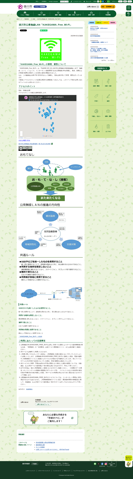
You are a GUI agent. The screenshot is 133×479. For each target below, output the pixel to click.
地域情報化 (29, 389)
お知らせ (99, 22)
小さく (120, 1)
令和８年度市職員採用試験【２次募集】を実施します (99, 58)
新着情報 (92, 22)
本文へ (37, 1)
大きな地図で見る (24, 140)
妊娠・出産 (108, 86)
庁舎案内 (34, 463)
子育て (96, 101)
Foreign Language (53, 1)
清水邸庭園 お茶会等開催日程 (45, 442)
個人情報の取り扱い (93, 470)
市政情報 (26, 19)
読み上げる (88, 1)
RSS (104, 60)
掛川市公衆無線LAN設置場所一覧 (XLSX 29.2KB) (34, 144)
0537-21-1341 (42, 401)
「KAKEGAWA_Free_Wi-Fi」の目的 (30, 336)
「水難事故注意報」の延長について (99, 42)
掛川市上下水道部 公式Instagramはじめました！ (99, 29)
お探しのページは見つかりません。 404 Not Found (52, 449)
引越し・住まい (96, 116)
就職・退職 (108, 116)
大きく (129, 1)
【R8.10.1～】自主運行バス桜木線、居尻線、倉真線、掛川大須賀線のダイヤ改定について (99, 50)
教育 (108, 101)
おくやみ (108, 131)
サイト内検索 (40, 447)
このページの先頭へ (111, 464)
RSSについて (67, 470)
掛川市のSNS (102, 466)
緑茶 (108, 1)
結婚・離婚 (96, 86)
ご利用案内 (44, 1)
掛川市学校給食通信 (95, 36)
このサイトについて (30, 470)
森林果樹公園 (40, 445)
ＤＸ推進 (33, 19)
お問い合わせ (91, 6)
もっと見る (110, 60)
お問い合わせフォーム (43, 404)
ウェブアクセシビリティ (79, 470)
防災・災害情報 (107, 6)
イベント (106, 22)
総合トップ (19, 19)
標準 (125, 1)
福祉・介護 (96, 131)
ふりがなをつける (77, 1)
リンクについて (57, 470)
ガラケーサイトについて (44, 470)
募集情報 (113, 22)
